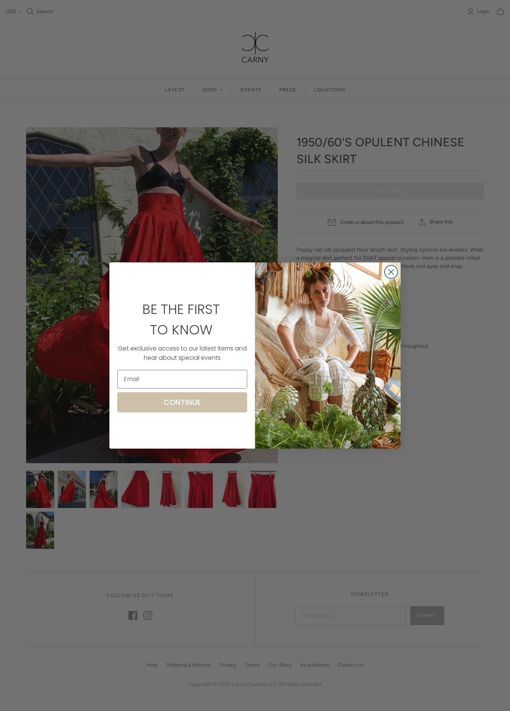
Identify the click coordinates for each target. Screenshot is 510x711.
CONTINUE (182, 402)
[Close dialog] (391, 271)
